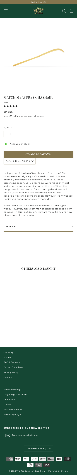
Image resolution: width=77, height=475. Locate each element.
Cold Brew (9, 399)
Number (8, 128)
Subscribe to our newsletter (26, 428)
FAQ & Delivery (12, 362)
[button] (11, 106)
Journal (7, 357)
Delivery (10, 226)
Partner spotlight (13, 414)
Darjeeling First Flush (15, 394)
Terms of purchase (13, 367)
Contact (8, 377)
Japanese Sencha (13, 409)
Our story (8, 352)
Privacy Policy (11, 372)
